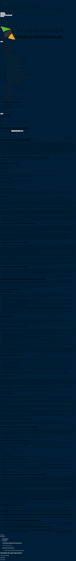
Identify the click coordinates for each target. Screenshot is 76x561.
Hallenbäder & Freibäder (11, 56)
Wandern (6, 53)
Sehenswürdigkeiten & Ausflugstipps (12, 44)
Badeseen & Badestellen (11, 57)
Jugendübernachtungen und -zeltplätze (14, 94)
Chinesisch (4, 22)
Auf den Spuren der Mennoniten (13, 65)
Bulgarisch (4, 21)
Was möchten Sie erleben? (5, 130)
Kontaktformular (8, 99)
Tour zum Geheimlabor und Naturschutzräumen (16, 78)
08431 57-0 (6, 170)
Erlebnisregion (5, 43)
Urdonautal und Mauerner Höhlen (13, 67)
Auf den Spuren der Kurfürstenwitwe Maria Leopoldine (17, 66)
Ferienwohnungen (8, 90)
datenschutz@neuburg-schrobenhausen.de (12, 186)
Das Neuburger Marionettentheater (14, 73)
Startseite (4, 133)
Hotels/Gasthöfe (8, 88)
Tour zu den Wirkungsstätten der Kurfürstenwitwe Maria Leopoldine (20, 77)
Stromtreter (2, 559)
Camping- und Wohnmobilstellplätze (14, 93)
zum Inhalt (4, 1)
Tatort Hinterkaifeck (11, 71)
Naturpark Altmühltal (4, 555)
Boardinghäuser (8, 91)
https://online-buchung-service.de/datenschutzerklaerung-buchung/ (42, 532)
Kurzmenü (4, 123)
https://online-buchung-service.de (59, 530)
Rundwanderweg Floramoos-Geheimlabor (15, 75)
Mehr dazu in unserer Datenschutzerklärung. (9, 10)
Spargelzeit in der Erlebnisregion (13, 60)
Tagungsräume (8, 96)
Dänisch (4, 24)
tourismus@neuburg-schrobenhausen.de (14, 109)
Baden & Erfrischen (8, 55)
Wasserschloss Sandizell (12, 63)
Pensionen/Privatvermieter (10, 89)
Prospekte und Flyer (9, 98)
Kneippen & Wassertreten (12, 58)
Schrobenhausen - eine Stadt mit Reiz (14, 70)
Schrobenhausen (10, 49)
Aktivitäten (4, 51)
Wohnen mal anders (9, 92)
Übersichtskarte (8, 45)
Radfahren (7, 52)
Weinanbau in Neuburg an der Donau (14, 81)
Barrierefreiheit (5, 538)
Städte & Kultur (8, 46)
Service (3, 97)
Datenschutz (5, 135)
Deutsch (4, 18)
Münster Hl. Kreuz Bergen (12, 64)
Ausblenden (2, 12)
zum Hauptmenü (5, 2)
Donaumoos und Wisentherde (13, 68)
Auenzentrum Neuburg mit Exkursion (14, 62)
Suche (4, 15)
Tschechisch (5, 23)
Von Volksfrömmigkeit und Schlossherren (15, 79)
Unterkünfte (4, 85)
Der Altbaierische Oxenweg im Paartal (14, 80)
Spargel (6, 50)
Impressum (4, 540)
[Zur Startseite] (31, 39)
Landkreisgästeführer (9, 59)
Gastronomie (7, 95)
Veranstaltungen (8, 84)
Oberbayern (2, 557)
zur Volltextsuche (5, 4)
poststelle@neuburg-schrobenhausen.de (12, 172)
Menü (1, 15)
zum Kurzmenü (5, 3)
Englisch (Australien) (6, 20)
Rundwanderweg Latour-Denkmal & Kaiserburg (16, 76)
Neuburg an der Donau (11, 47)
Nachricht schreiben (6, 111)
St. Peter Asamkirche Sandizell (13, 82)
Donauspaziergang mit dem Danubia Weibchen (16, 72)
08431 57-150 (7, 185)
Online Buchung (8, 86)
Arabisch (4, 19)
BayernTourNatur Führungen (10, 83)
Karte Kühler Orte (8, 54)
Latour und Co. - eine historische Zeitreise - (15, 69)
